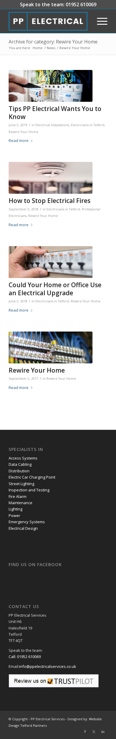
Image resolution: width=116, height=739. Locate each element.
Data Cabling (20, 464)
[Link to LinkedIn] (102, 731)
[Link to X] (94, 731)
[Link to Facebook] (85, 731)
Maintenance (20, 502)
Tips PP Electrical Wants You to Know (55, 112)
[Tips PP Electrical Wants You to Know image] (51, 86)
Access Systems (23, 458)
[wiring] (51, 347)
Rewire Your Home (23, 132)
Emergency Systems (27, 521)
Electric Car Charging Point (32, 477)
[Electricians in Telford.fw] (48, 21)
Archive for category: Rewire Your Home (53, 41)
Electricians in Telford (87, 125)
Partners (40, 725)
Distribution (19, 471)
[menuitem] (99, 21)
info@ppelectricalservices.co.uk (47, 666)
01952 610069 (81, 4)
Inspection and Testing (29, 490)
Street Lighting (21, 483)
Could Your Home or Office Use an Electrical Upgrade (55, 289)
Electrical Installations (52, 125)
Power (14, 515)
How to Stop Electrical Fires (49, 200)
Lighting (15, 509)
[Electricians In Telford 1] (51, 262)
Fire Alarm (17, 496)
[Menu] (99, 21)
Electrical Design (23, 528)
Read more (19, 140)
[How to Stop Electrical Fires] (51, 178)
